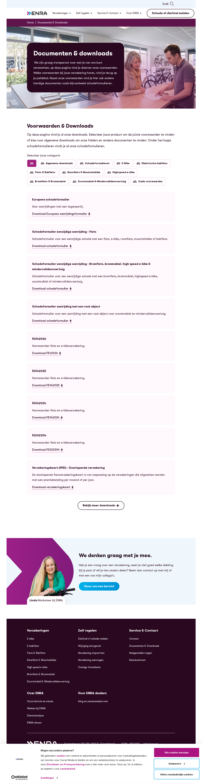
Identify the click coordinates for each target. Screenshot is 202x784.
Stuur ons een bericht (99, 586)
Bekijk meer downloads (99, 505)
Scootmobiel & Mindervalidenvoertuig (102, 181)
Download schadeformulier (52, 246)
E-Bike (126, 163)
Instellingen (47, 777)
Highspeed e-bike (123, 172)
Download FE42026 (45, 353)
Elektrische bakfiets (155, 163)
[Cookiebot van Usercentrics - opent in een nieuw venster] (19, 777)
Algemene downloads (59, 163)
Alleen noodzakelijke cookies (176, 774)
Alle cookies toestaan (176, 752)
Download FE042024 (45, 418)
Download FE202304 (46, 450)
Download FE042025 (46, 386)
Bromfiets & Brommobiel (50, 181)
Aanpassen (174, 763)
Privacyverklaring (74, 764)
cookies (61, 755)
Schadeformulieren (97, 163)
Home (30, 22)
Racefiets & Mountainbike (83, 172)
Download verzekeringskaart (53, 488)
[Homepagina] (37, 13)
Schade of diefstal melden (170, 13)
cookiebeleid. (68, 768)
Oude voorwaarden (150, 181)
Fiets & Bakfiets (45, 172)
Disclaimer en (55, 764)
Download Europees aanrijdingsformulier (59, 214)
